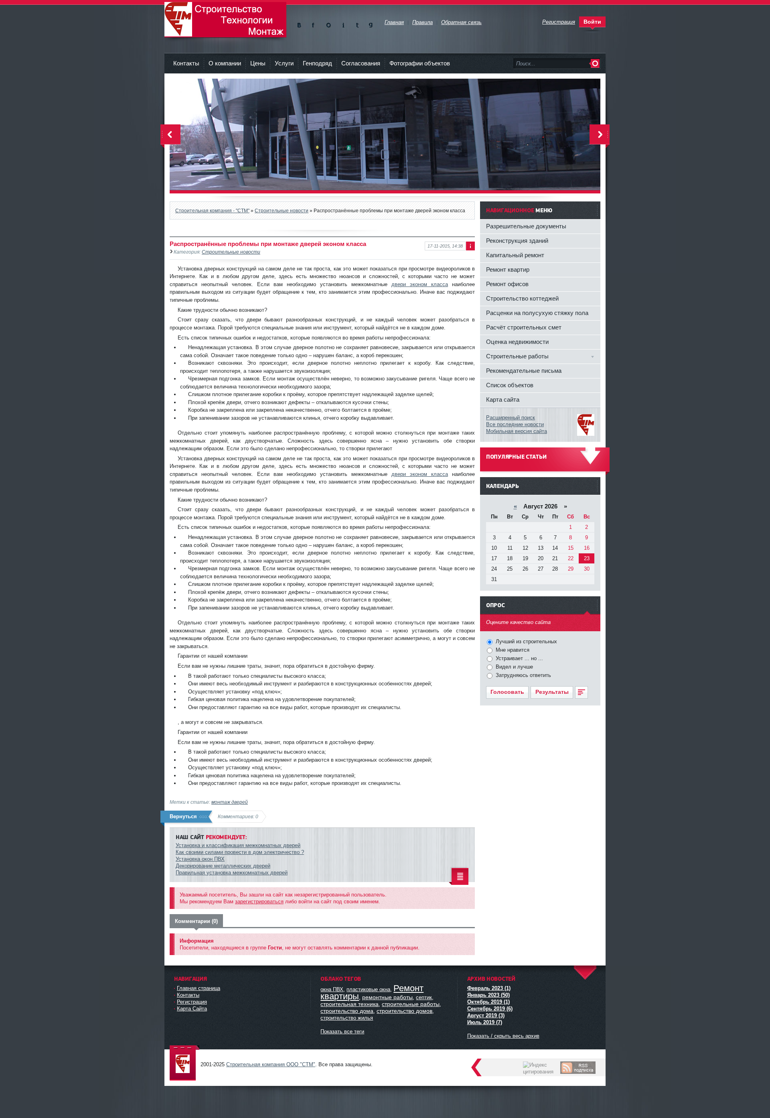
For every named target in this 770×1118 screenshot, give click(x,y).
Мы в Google (371, 23)
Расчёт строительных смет (523, 327)
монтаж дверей (229, 802)
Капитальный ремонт (515, 255)
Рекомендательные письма (523, 370)
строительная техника (349, 1004)
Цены (257, 63)
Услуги (284, 63)
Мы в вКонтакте (301, 23)
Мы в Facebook (315, 23)
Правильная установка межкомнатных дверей (232, 873)
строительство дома (346, 1011)
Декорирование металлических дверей (223, 866)
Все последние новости (515, 424)
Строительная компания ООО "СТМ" (225, 19)
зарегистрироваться (259, 901)
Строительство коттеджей (522, 298)
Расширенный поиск (510, 418)
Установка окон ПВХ (200, 859)
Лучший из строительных (525, 641)
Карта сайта (502, 399)
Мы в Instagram (343, 23)
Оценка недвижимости (517, 341)
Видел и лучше (513, 667)
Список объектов (509, 385)
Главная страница (198, 988)
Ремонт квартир (507, 269)
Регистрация (192, 1002)
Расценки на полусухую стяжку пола (537, 312)
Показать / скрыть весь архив (503, 1036)
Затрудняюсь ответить (522, 675)
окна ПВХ (331, 989)
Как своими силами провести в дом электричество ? (240, 852)
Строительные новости (231, 251)
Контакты (186, 63)
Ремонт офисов (507, 284)
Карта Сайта (192, 1009)
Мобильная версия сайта (516, 431)
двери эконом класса (419, 284)
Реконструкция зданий (517, 240)
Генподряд (317, 63)
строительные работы (411, 1004)
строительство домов (404, 1011)
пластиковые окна (368, 989)
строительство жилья (346, 1018)
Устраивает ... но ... (518, 658)
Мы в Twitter (357, 23)
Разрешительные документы (526, 226)
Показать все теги (342, 1032)
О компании (225, 63)
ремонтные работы (387, 997)
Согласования (360, 63)
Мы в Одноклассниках (329, 23)
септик (424, 997)
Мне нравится (511, 650)
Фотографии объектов (419, 63)
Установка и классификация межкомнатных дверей (238, 845)
